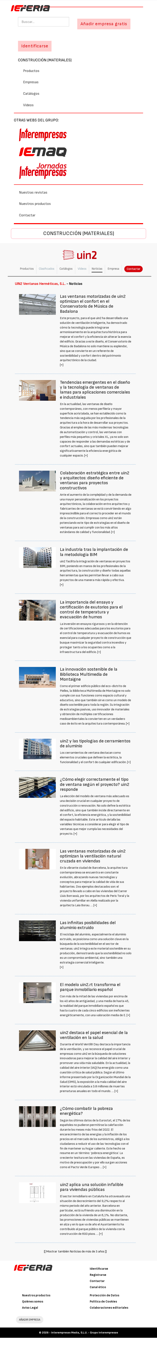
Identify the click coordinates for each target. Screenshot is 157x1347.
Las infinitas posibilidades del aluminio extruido (88, 925)
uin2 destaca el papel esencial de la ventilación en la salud (94, 1035)
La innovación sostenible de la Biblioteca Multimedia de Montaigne (88, 674)
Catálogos (31, 93)
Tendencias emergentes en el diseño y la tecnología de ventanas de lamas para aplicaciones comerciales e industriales (95, 390)
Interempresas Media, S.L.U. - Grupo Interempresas (84, 1332)
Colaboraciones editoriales (109, 1308)
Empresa (113, 269)
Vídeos (28, 105)
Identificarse (99, 1269)
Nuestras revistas (33, 192)
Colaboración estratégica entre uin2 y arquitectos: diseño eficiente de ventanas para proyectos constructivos (94, 480)
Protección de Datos (104, 1295)
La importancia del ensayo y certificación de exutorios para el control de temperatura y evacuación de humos (91, 609)
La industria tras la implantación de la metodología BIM (94, 552)
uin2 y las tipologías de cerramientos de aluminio (95, 743)
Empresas (31, 82)
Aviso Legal (30, 1308)
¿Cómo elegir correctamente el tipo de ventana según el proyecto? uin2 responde (94, 784)
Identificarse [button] (34, 46)
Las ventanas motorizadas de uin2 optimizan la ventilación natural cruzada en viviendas (93, 856)
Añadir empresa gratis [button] (104, 24)
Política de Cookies (103, 1302)
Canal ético (98, 1287)
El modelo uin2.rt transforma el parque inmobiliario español (90, 987)
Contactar (27, 215)
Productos (31, 71)
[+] (61, 365)
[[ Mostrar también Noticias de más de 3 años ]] (75, 1251)
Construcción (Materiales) (45, 60)
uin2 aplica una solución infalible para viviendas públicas (91, 1187)
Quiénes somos (32, 1302)
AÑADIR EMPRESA (29, 1319)
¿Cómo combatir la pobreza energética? (86, 1111)
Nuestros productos (35, 204)
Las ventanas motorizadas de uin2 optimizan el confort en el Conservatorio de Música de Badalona (93, 304)
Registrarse (98, 1275)
